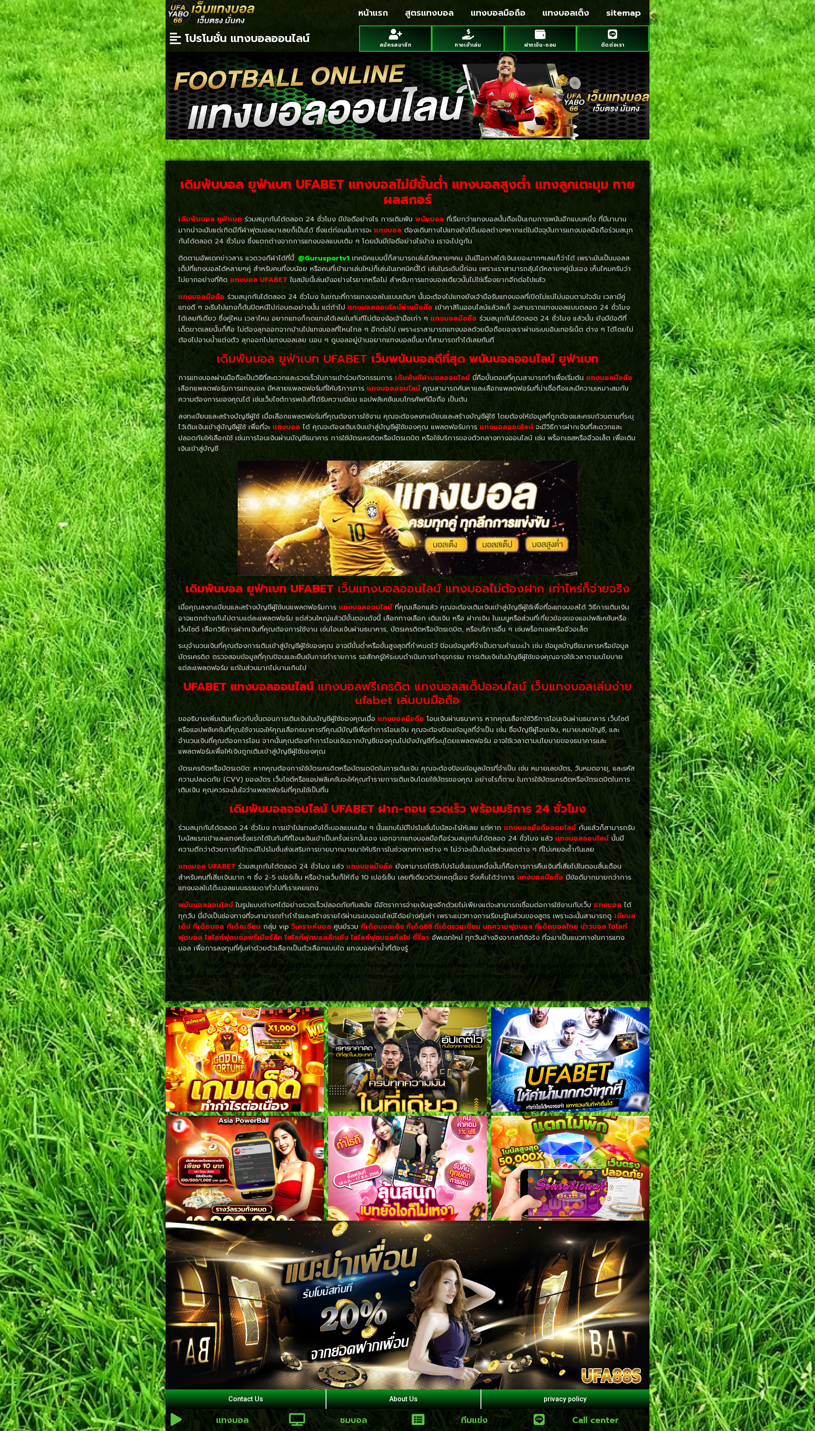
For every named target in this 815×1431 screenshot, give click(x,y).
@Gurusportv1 (323, 258)
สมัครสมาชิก (395, 45)
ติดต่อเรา (612, 45)
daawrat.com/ (337, 965)
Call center (595, 1420)
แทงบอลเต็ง (565, 12)
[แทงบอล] (176, 1419)
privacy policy (565, 1399)
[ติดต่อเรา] (612, 34)
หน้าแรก (373, 12)
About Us (403, 1399)
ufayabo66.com (388, 965)
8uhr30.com (559, 976)
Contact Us (245, 1399)
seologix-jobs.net (581, 965)
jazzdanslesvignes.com (392, 976)
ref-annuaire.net (509, 976)
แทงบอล (232, 1420)
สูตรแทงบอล (429, 12)
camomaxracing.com (281, 976)
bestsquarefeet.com (450, 965)
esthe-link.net (456, 976)
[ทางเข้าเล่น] (468, 34)
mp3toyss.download (211, 976)
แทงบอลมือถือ (498, 12)
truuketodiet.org (608, 976)
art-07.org (335, 976)
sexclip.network (231, 965)
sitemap (623, 12)
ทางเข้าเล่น (468, 45)
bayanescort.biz (286, 965)
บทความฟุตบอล (508, 927)
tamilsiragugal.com (517, 965)
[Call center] (539, 1419)
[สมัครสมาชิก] (395, 34)
